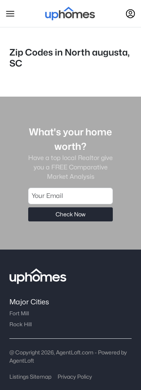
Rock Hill (20, 324)
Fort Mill (19, 313)
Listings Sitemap (30, 376)
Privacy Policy (75, 376)
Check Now (70, 214)
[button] (10, 14)
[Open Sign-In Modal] (130, 13)
